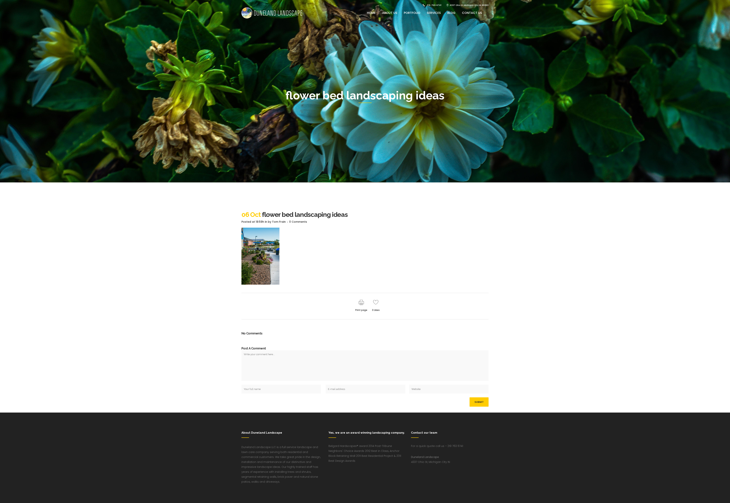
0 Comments (298, 222)
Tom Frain (279, 222)
